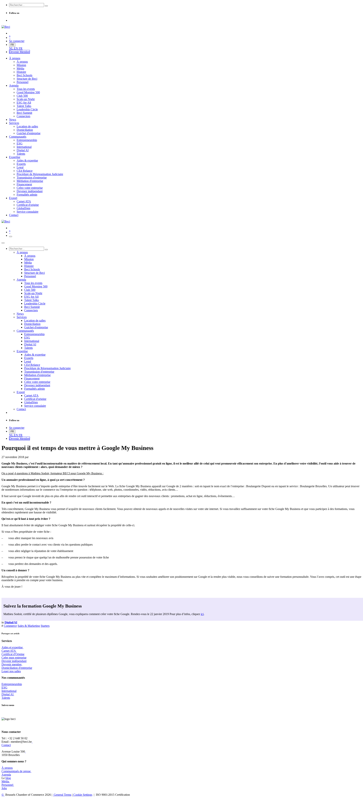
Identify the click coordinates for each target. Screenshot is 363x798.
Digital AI (7, 694)
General (62, 794)
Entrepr (12, 684)
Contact (6, 745)
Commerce (10, 625)
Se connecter (16, 41)
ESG (4, 687)
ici (202, 614)
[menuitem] (11, 48)
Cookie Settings (82, 794)
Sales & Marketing (29, 625)
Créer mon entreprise (14, 657)
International (9, 691)
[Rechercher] (46, 5)
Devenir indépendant (14, 661)
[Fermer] (3, 243)
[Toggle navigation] (10, 236)
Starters (45, 625)
